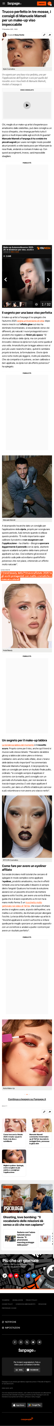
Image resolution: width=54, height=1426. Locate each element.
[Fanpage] (27, 1350)
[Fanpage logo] (14, 3)
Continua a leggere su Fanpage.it (27, 1099)
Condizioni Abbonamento (25, 1304)
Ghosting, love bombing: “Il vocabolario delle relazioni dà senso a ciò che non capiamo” (23, 1220)
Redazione (42, 1304)
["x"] (22, 1275)
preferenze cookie (9, 1308)
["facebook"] (28, 1275)
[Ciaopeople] (27, 1419)
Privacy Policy (31, 1300)
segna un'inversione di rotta (30, 320)
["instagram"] (10, 1275)
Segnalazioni (17, 1300)
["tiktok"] (5, 1275)
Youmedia (5, 1300)
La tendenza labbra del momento (18, 745)
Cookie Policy (7, 1304)
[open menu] (3, 4)
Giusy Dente (19, 35)
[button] (49, 35)
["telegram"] (33, 1275)
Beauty (4, 1106)
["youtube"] (16, 1275)
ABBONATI (42, 3)
